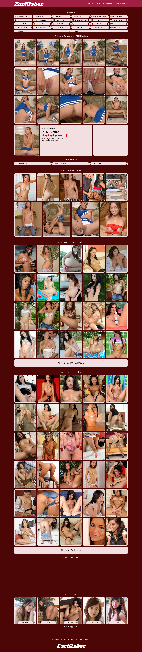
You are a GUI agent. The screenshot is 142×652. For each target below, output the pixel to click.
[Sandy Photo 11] (48, 110)
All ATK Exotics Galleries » (71, 363)
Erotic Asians (78, 24)
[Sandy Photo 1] (48, 52)
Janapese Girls (117, 20)
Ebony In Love (41, 24)
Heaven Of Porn (22, 24)
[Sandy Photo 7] (71, 81)
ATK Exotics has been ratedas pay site (52, 134)
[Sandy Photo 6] (48, 81)
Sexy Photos (116, 27)
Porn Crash (97, 164)
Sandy (67, 36)
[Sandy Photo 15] (26, 140)
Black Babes (21, 20)
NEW (90, 4)
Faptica (76, 31)
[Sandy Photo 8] (94, 81)
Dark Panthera (98, 20)
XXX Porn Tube (41, 20)
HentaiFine (39, 16)
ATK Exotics (82, 36)
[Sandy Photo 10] (25, 110)
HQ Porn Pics (117, 16)
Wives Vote (59, 27)
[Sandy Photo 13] (94, 110)
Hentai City (77, 16)
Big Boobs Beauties (80, 20)
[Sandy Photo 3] (94, 52)
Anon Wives (78, 27)
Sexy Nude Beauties (100, 16)
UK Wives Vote (22, 27)
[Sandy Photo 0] (25, 52)
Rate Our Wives (41, 27)
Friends (71, 12)
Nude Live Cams (71, 557)
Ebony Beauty (60, 20)
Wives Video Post (99, 27)
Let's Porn (58, 16)
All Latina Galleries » (71, 550)
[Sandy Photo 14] (117, 110)
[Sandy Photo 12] (71, 110)
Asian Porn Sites (117, 24)
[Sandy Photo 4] (117, 52)
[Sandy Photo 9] (117, 81)
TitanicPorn (20, 31)
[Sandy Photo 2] (71, 52)
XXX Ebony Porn (61, 164)
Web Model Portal (61, 24)
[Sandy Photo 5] (25, 81)
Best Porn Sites (98, 24)
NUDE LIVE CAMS (104, 4)
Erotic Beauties (22, 16)
